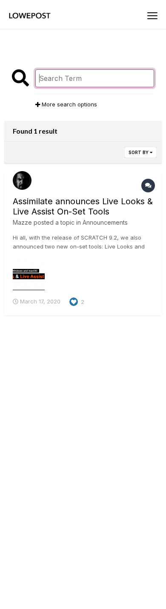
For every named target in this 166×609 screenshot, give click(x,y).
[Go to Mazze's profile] (22, 180)
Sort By (139, 152)
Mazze (22, 222)
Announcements (105, 222)
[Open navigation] (152, 16)
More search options (68, 104)
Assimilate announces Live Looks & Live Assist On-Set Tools (83, 206)
